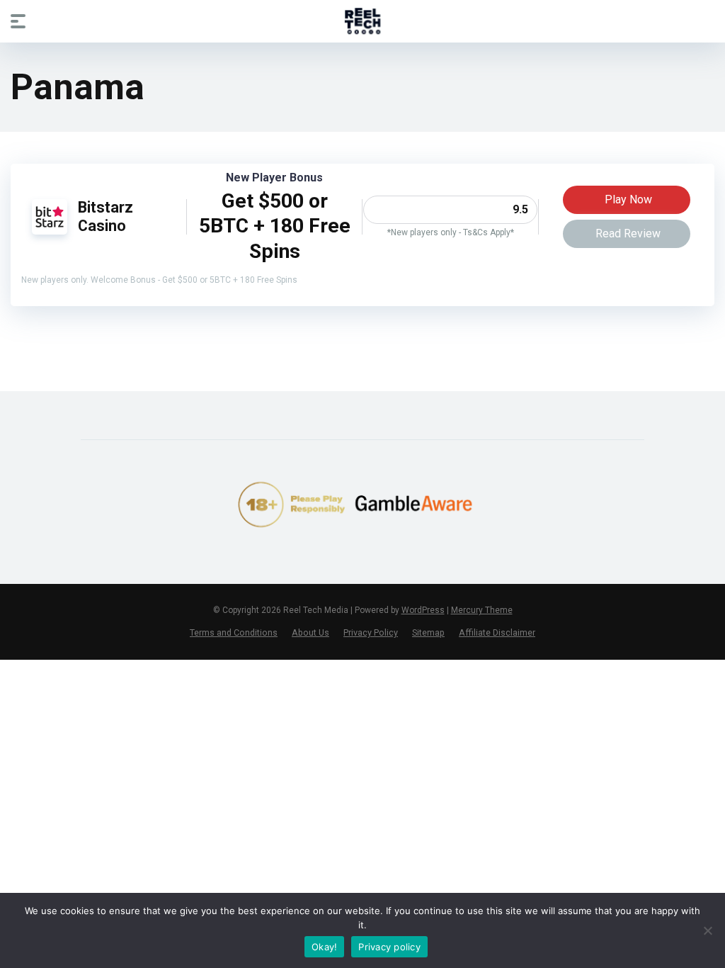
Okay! (324, 946)
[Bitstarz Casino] (49, 230)
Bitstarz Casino (105, 216)
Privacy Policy (370, 632)
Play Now (628, 199)
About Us (310, 632)
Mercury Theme (482, 610)
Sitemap (428, 632)
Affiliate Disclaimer (497, 632)
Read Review (628, 233)
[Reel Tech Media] (363, 20)
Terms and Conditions (234, 632)
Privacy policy (389, 946)
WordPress (423, 610)
